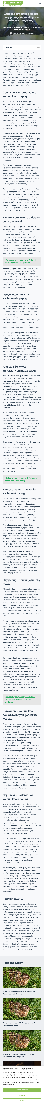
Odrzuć (22, 1100)
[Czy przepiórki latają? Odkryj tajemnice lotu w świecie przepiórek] (22, 1009)
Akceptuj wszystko (22, 1090)
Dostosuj (22, 1095)
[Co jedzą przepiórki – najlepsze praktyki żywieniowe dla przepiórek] (22, 1040)
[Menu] (40, 3)
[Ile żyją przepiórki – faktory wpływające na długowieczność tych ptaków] (22, 977)
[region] (22, 1085)
